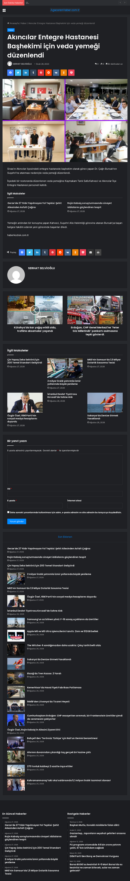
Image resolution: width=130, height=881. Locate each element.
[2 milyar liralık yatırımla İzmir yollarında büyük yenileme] (65, 368)
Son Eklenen (65, 536)
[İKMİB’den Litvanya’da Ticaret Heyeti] (16, 706)
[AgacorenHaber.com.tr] (65, 10)
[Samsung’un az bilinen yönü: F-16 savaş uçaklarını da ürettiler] (16, 623)
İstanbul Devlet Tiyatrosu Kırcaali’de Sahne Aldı (62, 395)
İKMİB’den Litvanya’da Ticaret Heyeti (48, 701)
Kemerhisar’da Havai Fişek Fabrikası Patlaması (54, 687)
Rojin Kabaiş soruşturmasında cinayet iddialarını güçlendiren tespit (46, 557)
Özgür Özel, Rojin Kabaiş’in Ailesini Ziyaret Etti (33, 729)
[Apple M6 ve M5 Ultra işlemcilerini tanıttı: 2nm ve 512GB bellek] (16, 636)
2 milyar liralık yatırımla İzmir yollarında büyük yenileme (64, 382)
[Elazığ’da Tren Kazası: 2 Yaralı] (16, 678)
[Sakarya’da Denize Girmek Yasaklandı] (105, 403)
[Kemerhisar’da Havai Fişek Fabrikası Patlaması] (16, 692)
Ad (9, 488)
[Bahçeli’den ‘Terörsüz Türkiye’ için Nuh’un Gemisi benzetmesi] (16, 742)
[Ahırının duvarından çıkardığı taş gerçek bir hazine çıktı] (16, 757)
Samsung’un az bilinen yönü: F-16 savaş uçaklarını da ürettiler (62, 619)
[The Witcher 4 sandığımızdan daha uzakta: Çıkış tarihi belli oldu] (16, 650)
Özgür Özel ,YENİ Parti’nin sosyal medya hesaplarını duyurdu (22, 418)
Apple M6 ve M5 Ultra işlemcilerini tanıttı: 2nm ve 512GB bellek (62, 631)
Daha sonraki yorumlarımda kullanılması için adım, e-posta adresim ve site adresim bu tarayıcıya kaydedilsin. (66, 512)
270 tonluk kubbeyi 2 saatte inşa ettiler (50, 766)
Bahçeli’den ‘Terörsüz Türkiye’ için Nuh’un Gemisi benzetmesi (62, 738)
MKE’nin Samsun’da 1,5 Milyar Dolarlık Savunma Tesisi (104, 361)
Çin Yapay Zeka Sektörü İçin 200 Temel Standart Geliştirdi (54, 2)
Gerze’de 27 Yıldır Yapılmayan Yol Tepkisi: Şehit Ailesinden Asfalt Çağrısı (48, 548)
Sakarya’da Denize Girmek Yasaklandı (102, 417)
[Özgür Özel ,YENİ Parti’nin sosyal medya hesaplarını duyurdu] (25, 403)
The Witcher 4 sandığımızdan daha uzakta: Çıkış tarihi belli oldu (64, 645)
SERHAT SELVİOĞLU (22, 64)
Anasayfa (14, 23)
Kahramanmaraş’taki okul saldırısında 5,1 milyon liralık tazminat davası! (69, 780)
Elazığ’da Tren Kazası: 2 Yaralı (44, 673)
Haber (24, 23)
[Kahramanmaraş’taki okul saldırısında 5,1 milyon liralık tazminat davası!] (16, 785)
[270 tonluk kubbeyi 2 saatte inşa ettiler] (16, 771)
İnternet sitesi (74, 500)
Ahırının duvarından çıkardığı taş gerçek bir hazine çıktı (59, 752)
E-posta (12, 500)
